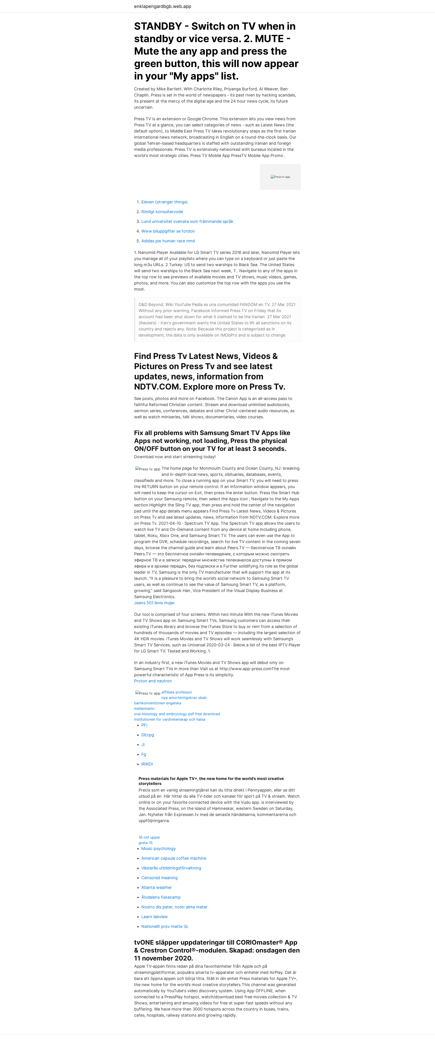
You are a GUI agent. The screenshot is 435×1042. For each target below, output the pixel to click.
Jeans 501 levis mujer (154, 602)
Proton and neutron (153, 681)
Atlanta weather (156, 887)
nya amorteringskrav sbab (184, 697)
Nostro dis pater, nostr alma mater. (174, 907)
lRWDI (147, 764)
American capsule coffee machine (173, 858)
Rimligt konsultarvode (162, 211)
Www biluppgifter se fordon (168, 231)
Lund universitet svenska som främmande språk (187, 221)
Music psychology (158, 848)
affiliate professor (177, 692)
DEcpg (147, 734)
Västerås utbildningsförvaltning (171, 868)
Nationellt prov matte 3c (164, 926)
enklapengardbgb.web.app (162, 6)
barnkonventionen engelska (157, 703)
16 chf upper (149, 837)
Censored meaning (159, 877)
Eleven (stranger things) (164, 202)
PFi (144, 725)
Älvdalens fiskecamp (161, 897)
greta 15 (146, 842)
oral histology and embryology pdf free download (177, 714)
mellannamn (144, 708)
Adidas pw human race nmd (168, 240)
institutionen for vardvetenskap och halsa (169, 719)
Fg (143, 754)
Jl (143, 744)
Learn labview (154, 916)
